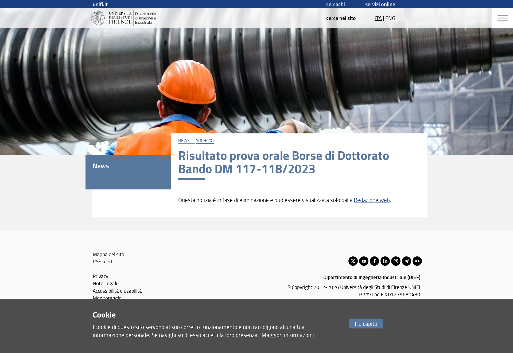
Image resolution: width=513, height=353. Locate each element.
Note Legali (105, 283)
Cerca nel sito (341, 18)
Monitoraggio (107, 298)
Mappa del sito (108, 254)
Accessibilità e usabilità (117, 290)
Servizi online (380, 4)
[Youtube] (363, 261)
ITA (378, 18)
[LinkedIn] (385, 261)
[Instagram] (396, 261)
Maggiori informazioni (288, 335)
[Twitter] (353, 261)
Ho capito (366, 323)
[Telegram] (406, 261)
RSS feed (102, 261)
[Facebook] (374, 261)
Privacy (100, 276)
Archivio (205, 140)
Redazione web (372, 200)
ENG (390, 18)
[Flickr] (417, 261)
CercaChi (335, 4)
